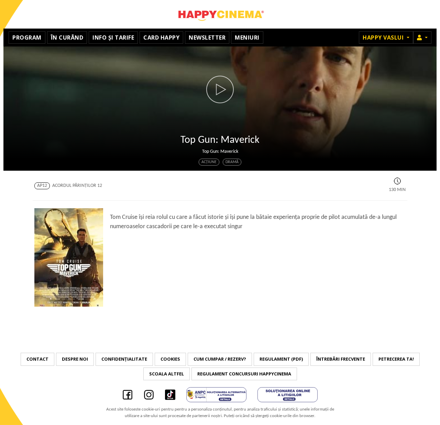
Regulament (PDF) (281, 359)
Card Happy (161, 37)
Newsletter (207, 37)
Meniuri (247, 37)
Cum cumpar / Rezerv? (220, 359)
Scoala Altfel (166, 374)
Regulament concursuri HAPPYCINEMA (244, 374)
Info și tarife (113, 37)
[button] (422, 37)
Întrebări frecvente (340, 359)
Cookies (170, 359)
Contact (37, 359)
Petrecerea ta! (396, 359)
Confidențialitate (124, 359)
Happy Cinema (220, 14)
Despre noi (75, 359)
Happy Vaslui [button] (384, 37)
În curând (67, 37)
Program (27, 37)
